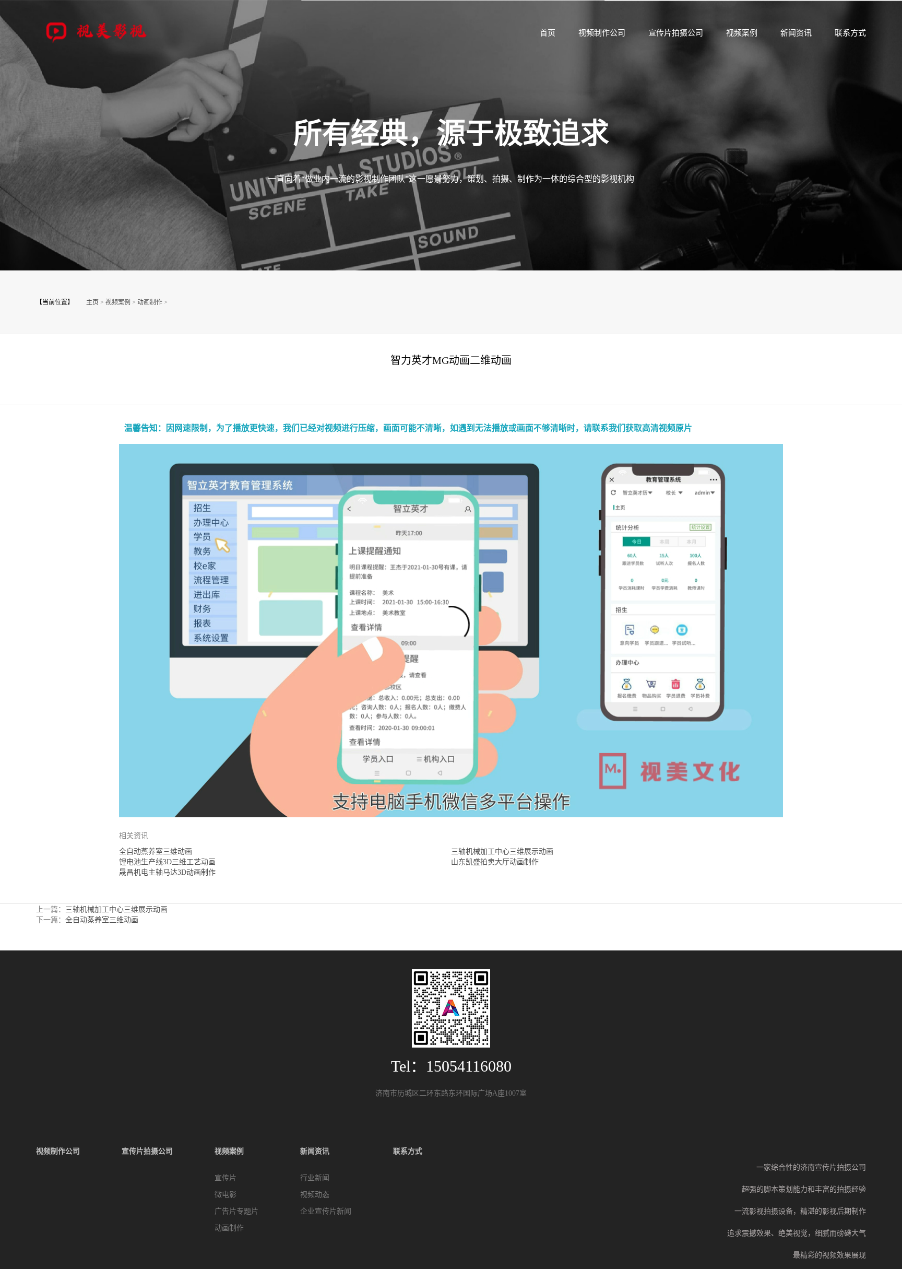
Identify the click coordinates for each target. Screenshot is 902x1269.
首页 (547, 33)
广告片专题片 (236, 1211)
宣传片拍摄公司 (675, 33)
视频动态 (314, 1194)
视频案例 (741, 33)
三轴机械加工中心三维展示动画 (502, 851)
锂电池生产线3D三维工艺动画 (167, 862)
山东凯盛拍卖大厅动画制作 (495, 862)
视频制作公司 (601, 33)
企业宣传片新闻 (325, 1211)
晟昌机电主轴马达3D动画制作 (167, 872)
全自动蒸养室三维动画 (155, 851)
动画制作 (149, 302)
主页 (92, 302)
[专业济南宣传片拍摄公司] (98, 30)
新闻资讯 (796, 33)
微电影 (225, 1194)
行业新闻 (314, 1178)
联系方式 (850, 33)
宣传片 (225, 1178)
